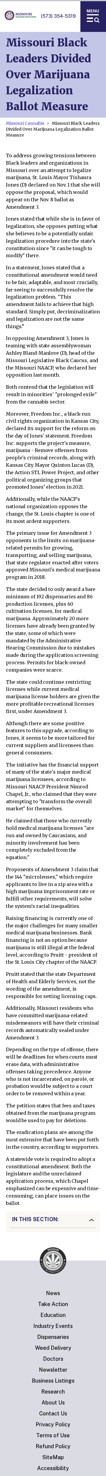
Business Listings (53, 1381)
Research (53, 1391)
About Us (53, 1402)
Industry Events (53, 1326)
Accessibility (53, 1468)
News (53, 1293)
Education (53, 1315)
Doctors (53, 1359)
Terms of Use (53, 1435)
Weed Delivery (53, 1348)
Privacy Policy (53, 1424)
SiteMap (53, 1457)
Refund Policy (53, 1446)
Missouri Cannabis (25, 123)
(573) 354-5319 (58, 16)
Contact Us (53, 1413)
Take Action (53, 1304)
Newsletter (53, 1370)
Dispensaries (53, 1337)
